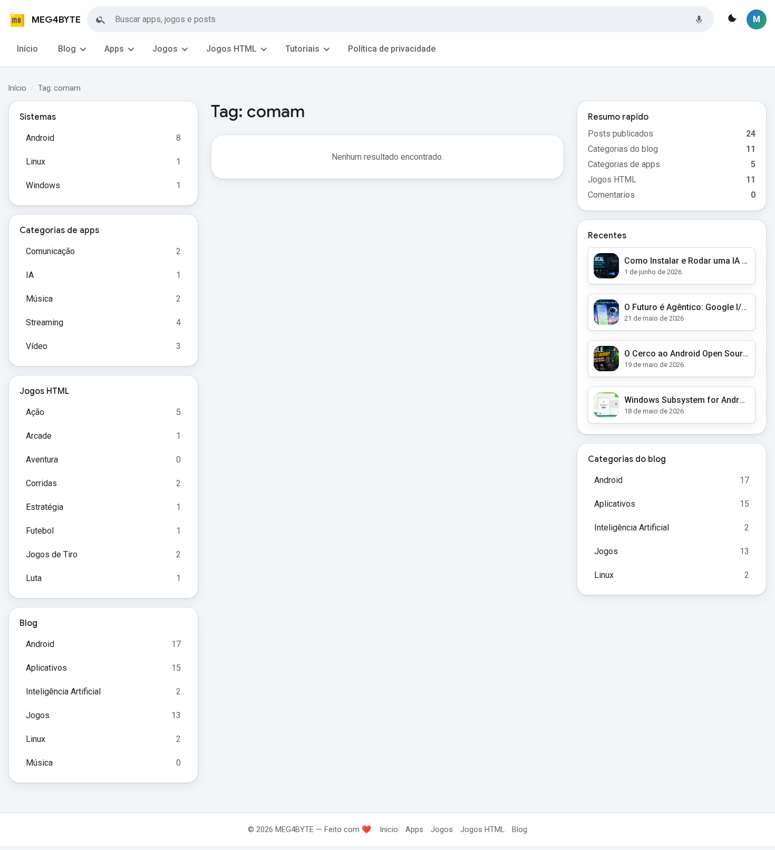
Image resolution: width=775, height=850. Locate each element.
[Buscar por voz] (699, 19)
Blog (67, 49)
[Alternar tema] (731, 19)
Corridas (41, 483)
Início (27, 49)
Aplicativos (46, 668)
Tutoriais (302, 49)
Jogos (165, 49)
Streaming (44, 322)
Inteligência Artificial (63, 692)
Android (40, 138)
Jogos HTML (231, 49)
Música (39, 299)
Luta (34, 578)
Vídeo (36, 346)
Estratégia (44, 507)
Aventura (42, 460)
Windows (43, 185)
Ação (35, 412)
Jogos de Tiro (52, 554)
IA (30, 275)
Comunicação (50, 251)
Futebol (40, 531)
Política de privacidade (391, 49)
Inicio (389, 829)
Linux (35, 162)
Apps (114, 49)
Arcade (39, 436)
